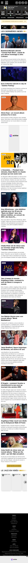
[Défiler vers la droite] (25, 482)
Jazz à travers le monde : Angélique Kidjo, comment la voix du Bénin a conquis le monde (12, 281)
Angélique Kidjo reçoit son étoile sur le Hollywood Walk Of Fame (14, 422)
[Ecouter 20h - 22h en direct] (14, 27)
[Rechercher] (22, 2)
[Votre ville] (16, 2)
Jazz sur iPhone (14, 545)
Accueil (3, 17)
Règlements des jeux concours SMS (14, 553)
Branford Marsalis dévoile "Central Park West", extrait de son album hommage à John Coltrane (13, 53)
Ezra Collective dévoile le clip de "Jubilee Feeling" (13, 85)
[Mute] (25, 8)
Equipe (14, 518)
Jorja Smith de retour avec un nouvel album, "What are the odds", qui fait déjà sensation (12, 452)
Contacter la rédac (14, 531)
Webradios (10, 17)
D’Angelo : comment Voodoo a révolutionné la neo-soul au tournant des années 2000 (13, 385)
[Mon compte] (26, 2)
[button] (6, 482)
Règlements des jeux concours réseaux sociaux (14, 551)
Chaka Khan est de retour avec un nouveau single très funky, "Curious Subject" (13, 247)
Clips (14, 527)
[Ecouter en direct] (19, 2)
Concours (14, 541)
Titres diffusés (14, 522)
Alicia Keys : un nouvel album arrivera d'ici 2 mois (12, 114)
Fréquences (20, 17)
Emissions (14, 520)
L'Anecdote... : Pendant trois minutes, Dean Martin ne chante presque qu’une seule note (13, 172)
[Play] (1, 12)
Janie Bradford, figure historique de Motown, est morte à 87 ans (13, 348)
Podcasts (14, 535)
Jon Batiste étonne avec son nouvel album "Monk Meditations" (12, 318)
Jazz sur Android (14, 547)
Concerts (14, 529)
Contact (14, 517)
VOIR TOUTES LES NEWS (14, 466)
